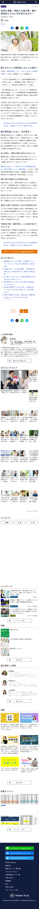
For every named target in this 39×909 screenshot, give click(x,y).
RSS (6, 884)
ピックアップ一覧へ (20, 620)
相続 (3, 24)
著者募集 (8, 881)
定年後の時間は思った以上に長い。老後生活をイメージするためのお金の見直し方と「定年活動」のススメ (19, 289)
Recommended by (30, 511)
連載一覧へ (19, 782)
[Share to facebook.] (12, 28)
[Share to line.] (21, 28)
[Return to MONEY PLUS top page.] (19, 2)
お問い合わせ (9, 878)
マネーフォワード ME (11, 890)
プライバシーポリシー (12, 872)
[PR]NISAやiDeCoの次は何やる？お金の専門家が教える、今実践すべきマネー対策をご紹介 (21, 124)
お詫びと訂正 (9, 887)
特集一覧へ (19, 660)
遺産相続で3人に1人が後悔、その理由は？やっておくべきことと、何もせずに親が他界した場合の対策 (19, 263)
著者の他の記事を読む (19, 361)
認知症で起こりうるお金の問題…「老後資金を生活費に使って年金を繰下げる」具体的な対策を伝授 (19, 271)
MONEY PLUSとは (10, 862)
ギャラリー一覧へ (19, 829)
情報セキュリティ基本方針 (13, 869)
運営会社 (8, 865)
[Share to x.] (17, 28)
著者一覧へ (19, 701)
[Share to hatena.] (26, 28)
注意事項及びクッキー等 (12, 875)
